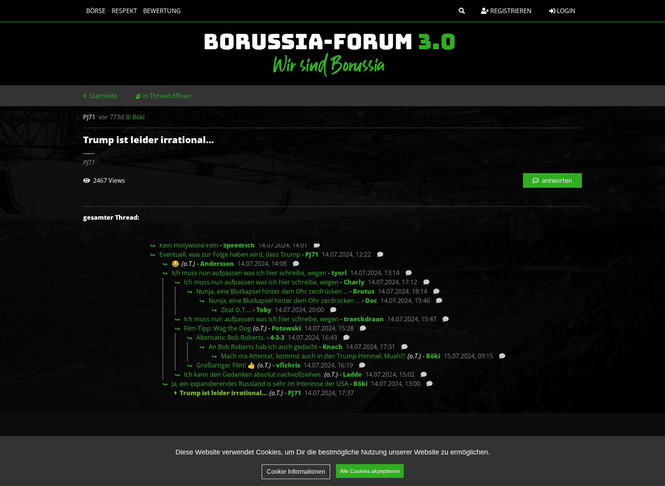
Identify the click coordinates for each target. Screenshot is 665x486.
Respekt (124, 11)
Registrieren (510, 11)
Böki (433, 356)
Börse (95, 11)
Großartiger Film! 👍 (226, 365)
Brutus (363, 291)
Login (565, 11)
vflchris (288, 365)
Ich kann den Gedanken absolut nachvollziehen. (253, 374)
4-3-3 (277, 337)
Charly (354, 282)
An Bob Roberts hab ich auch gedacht (263, 346)
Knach (332, 346)
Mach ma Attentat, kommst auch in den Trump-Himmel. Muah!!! (313, 356)
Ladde (352, 374)
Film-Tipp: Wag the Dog (217, 328)
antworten (556, 180)
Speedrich (239, 245)
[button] (462, 10)
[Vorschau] (315, 245)
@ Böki (135, 117)
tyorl (339, 273)
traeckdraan (364, 319)
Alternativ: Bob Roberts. (231, 337)
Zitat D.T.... (236, 310)
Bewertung (162, 11)
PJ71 (311, 254)
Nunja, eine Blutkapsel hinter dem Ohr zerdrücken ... (272, 291)
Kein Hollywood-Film (189, 245)
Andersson (217, 263)
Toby (263, 310)
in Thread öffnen (167, 96)
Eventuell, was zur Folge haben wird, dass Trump (230, 254)
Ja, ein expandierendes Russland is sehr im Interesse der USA (260, 383)
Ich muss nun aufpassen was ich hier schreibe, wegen (249, 273)
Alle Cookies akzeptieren (370, 471)
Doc (371, 300)
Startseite (102, 96)
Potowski (286, 328)
